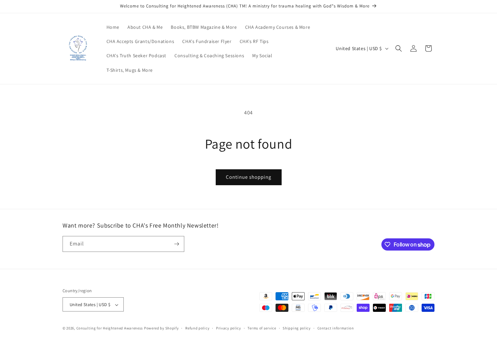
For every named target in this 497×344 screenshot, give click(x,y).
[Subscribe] (176, 244)
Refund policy (197, 328)
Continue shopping (248, 177)
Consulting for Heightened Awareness (110, 328)
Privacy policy (228, 328)
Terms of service (261, 328)
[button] (398, 48)
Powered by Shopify (161, 328)
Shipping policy (297, 328)
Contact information (335, 328)
